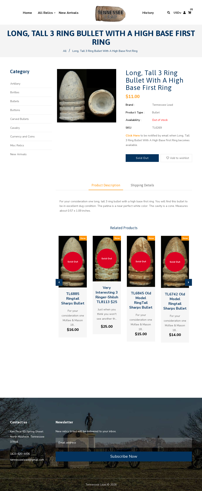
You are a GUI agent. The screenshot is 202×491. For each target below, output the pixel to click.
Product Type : (135, 112)
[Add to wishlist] (73, 282)
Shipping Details (142, 185)
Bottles (14, 92)
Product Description (106, 185)
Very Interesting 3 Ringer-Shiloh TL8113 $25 (106, 294)
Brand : (130, 105)
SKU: (129, 128)
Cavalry (15, 128)
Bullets (14, 101)
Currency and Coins (22, 136)
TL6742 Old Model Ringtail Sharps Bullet (175, 301)
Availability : (133, 120)
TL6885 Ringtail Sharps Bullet (72, 298)
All (64, 51)
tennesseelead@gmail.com (27, 460)
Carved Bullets (19, 119)
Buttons (15, 110)
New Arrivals (18, 154)
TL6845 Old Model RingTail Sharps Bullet (140, 300)
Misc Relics (17, 145)
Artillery (15, 84)
